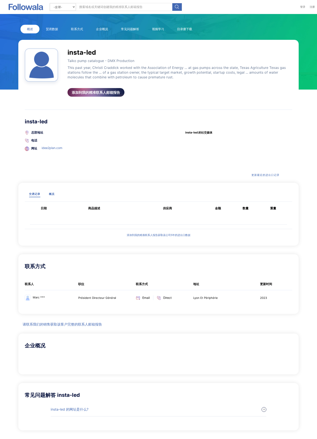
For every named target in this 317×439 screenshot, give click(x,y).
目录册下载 (184, 29)
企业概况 (102, 29)
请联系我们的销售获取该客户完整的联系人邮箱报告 (62, 324)
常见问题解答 (130, 29)
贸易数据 (52, 29)
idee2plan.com (52, 148)
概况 (52, 193)
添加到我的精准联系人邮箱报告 (96, 92)
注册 (312, 6)
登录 (302, 6)
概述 (30, 29)
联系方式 (77, 29)
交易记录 (34, 193)
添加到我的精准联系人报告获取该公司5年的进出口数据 (158, 235)
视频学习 (158, 29)
